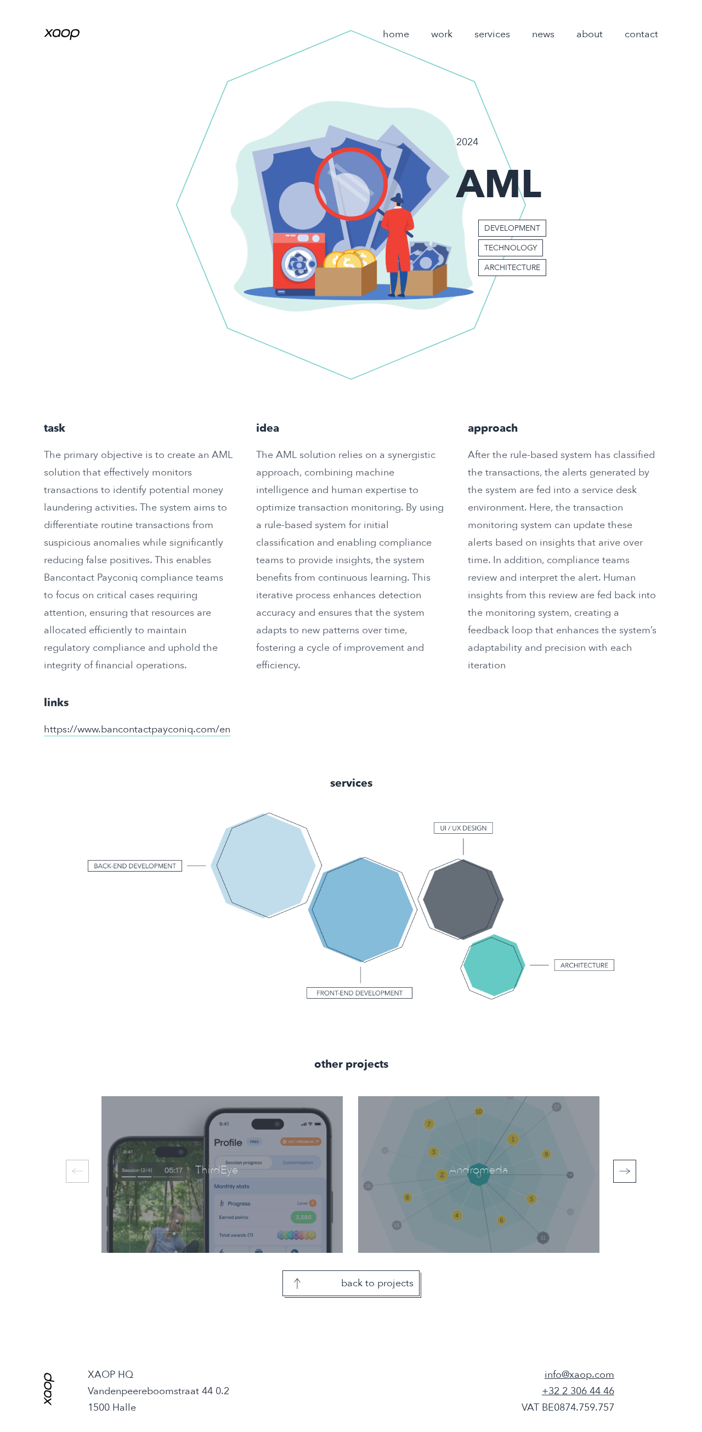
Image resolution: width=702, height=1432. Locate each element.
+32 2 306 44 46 (578, 1391)
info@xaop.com (579, 1375)
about (589, 34)
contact (641, 34)
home (396, 34)
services (492, 34)
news (543, 34)
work (441, 34)
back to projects (377, 1283)
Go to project (196, 1176)
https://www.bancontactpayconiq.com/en (137, 729)
